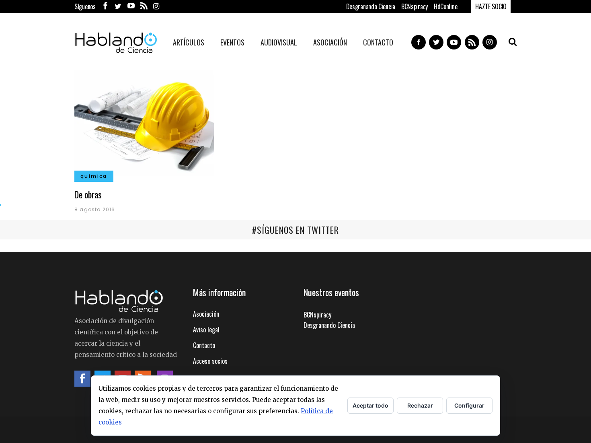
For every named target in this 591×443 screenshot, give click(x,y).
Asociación (206, 313)
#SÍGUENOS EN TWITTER (295, 229)
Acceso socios (210, 360)
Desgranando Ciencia (370, 6)
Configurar (469, 405)
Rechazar (420, 405)
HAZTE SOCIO (491, 6)
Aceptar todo (370, 405)
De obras (88, 194)
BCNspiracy (414, 6)
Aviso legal (206, 329)
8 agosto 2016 (94, 209)
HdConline (445, 6)
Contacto (204, 345)
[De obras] (144, 122)
